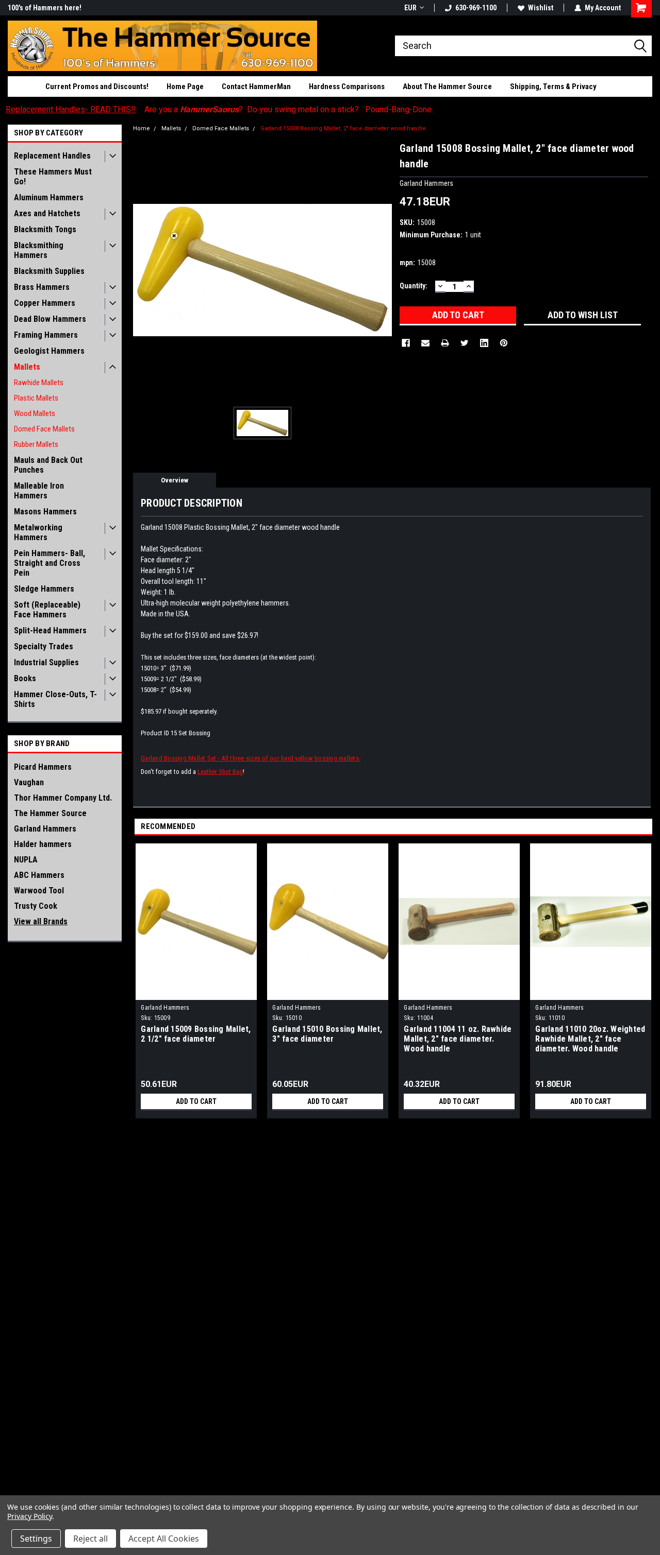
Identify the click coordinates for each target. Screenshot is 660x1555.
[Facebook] (406, 343)
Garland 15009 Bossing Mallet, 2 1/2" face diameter (196, 1034)
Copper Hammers (44, 303)
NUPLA (26, 860)
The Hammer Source (50, 813)
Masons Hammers (45, 511)
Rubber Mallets (36, 444)
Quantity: (413, 286)
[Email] (425, 343)
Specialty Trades (43, 646)
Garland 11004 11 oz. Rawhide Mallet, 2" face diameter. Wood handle (458, 1038)
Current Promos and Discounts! (96, 86)
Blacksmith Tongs (45, 229)
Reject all (90, 1538)
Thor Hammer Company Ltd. (63, 798)
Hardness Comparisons (347, 86)
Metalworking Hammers (38, 532)
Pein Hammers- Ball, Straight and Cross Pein (49, 563)
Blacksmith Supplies (49, 271)
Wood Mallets (34, 413)
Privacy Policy (29, 1516)
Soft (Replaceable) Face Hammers (47, 609)
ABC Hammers (39, 875)
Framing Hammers (46, 335)
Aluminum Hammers (49, 197)
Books (25, 678)
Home (141, 128)
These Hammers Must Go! (53, 176)
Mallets (27, 367)
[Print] (445, 343)
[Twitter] (464, 343)
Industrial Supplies (46, 662)
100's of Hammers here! (44, 8)
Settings (36, 1538)
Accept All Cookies (163, 1538)
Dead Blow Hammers (50, 319)
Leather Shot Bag (220, 771)
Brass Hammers (42, 287)
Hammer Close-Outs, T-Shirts (55, 699)
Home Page (185, 86)
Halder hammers (43, 844)
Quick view (196, 992)
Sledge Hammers (44, 589)
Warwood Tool (39, 890)
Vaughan (29, 782)
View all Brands (41, 921)
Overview (174, 480)
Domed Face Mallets (44, 429)
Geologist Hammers (49, 351)
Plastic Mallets (36, 398)
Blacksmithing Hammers (38, 250)
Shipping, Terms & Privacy (553, 86)
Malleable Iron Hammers (39, 490)
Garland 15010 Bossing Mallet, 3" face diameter (327, 1034)
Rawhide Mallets (38, 382)
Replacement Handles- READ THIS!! (71, 109)
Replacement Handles (52, 156)
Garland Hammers (45, 829)
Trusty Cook (35, 906)
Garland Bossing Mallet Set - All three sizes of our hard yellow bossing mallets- (250, 758)
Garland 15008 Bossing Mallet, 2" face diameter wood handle (343, 128)
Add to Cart (196, 1101)
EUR (410, 8)
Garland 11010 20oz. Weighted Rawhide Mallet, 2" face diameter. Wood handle (590, 1038)
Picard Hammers (43, 767)
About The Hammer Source (447, 86)
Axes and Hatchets (47, 213)
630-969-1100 (476, 8)
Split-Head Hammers (50, 630)
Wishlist (540, 8)
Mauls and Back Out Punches (48, 465)
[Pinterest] (504, 343)
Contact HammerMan (256, 86)
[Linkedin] (484, 343)
